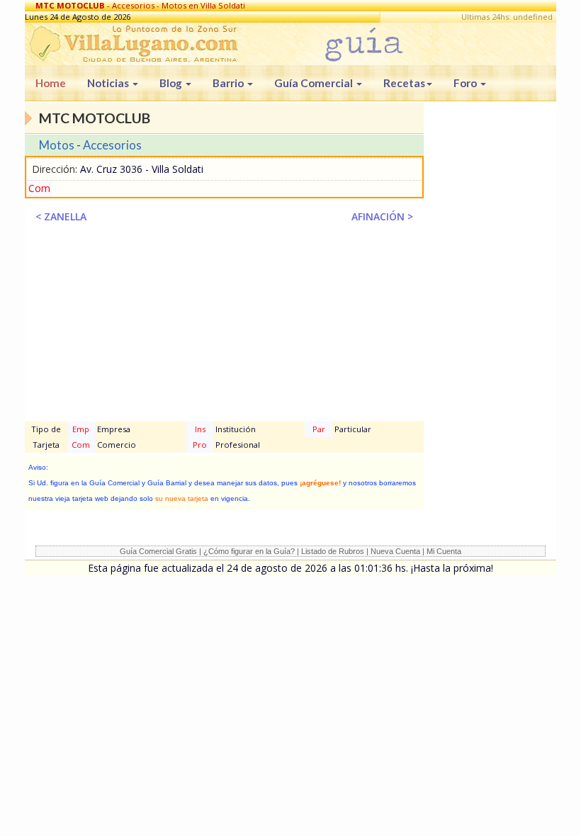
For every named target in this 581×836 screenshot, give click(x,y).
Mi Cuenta (444, 551)
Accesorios (112, 144)
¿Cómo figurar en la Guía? (249, 551)
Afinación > (382, 216)
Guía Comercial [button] (314, 83)
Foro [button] (466, 83)
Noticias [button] (109, 83)
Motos (56, 144)
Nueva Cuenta (395, 551)
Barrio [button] (229, 83)
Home (50, 83)
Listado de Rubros (332, 551)
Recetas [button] (404, 83)
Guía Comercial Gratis (158, 551)
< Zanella (60, 216)
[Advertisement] (224, 327)
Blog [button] (171, 83)
